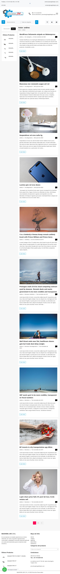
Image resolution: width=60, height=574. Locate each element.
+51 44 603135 (37, 12)
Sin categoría (28, 37)
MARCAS (33, 540)
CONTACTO (33, 543)
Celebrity (27, 239)
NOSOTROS (33, 542)
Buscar (36, 22)
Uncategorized (28, 86)
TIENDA (33, 538)
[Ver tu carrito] (56, 22)
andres (21, 37)
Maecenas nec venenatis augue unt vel (34, 84)
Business (27, 294)
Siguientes (42, 523)
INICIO (32, 537)
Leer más (23, 51)
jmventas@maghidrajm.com (49, 14)
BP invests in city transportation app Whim (36, 447)
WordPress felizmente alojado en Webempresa (37, 34)
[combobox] (45, 549)
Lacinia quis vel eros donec (30, 185)
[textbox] (44, 549)
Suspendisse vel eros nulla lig (31, 135)
